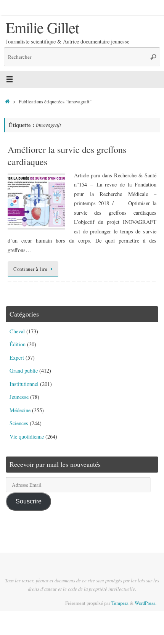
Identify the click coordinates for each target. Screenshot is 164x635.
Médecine (20, 410)
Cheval (17, 331)
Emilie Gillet (42, 27)
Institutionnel (24, 383)
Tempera (120, 603)
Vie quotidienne (27, 436)
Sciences (19, 423)
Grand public (24, 370)
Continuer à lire (30, 268)
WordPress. (145, 603)
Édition (18, 344)
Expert (17, 357)
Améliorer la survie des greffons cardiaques (67, 155)
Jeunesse (19, 396)
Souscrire (29, 501)
